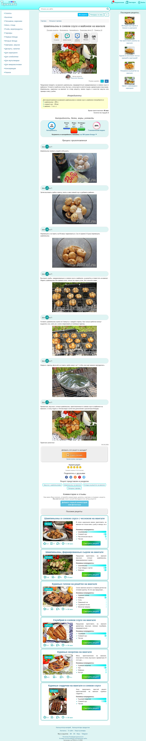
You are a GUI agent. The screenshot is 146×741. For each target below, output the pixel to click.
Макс (78, 734)
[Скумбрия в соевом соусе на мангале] (58, 632)
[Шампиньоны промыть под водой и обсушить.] (74, 168)
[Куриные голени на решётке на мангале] (58, 596)
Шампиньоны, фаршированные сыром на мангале (74, 552)
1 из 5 (68, 467)
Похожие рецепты (52, 30)
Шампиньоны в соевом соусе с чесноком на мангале (74, 518)
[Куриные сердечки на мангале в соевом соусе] (58, 701)
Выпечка (8, 17)
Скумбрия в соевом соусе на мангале (74, 620)
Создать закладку (76, 455)
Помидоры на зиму (96, 15)
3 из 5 (74, 467)
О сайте (70, 730)
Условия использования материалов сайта (73, 738)
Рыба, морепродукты (14, 29)
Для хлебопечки (11, 56)
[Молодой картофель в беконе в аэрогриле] (130, 20)
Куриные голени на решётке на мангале (74, 583)
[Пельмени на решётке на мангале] (130, 65)
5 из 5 (80, 467)
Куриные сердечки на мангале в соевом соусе (74, 685)
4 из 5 (77, 467)
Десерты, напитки (12, 48)
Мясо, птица (10, 25)
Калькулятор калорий (63, 727)
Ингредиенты (64, 30)
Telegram (85, 734)
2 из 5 (71, 467)
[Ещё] (107, 14)
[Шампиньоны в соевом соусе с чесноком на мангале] (58, 531)
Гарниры (8, 33)
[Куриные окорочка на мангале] (58, 664)
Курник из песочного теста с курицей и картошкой (129, 56)
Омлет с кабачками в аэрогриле (129, 87)
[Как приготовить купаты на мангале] (130, 35)
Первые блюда (11, 36)
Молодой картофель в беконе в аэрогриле (130, 26)
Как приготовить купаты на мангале (129, 42)
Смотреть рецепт (91, 543)
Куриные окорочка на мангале (74, 651)
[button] (86, 39)
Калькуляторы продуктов (81, 727)
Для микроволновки (13, 64)
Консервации (10, 68)
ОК (74, 734)
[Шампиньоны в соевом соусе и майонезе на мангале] (74, 59)
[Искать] (107, 9)
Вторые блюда (11, 40)
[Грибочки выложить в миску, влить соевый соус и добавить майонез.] (74, 209)
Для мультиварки (12, 60)
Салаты (8, 13)
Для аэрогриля (11, 52)
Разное (8, 72)
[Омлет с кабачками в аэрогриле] (130, 81)
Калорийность (74, 30)
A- (102, 81)
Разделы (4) (98, 30)
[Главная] (9, 3)
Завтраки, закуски (12, 44)
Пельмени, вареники (13, 21)
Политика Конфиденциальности (73, 737)
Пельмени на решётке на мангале (129, 72)
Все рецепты (83, 15)
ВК (71, 734)
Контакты (63, 730)
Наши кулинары (80, 730)
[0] (78, 38)
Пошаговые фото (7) (86, 30)
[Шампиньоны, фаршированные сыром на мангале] (58, 564)
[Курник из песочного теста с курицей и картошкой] (130, 50)
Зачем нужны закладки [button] (74, 459)
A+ (106, 81)
